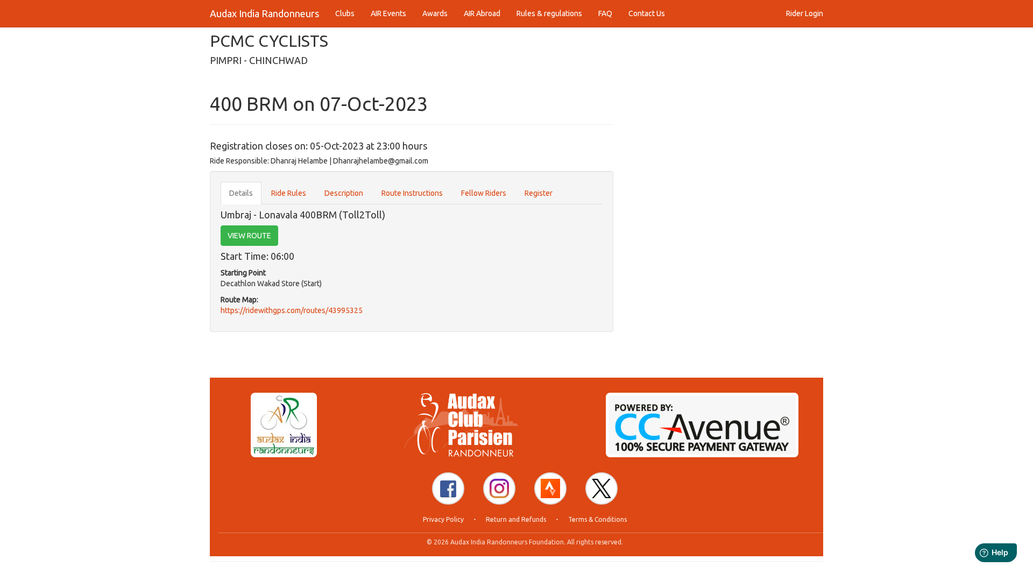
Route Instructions (412, 193)
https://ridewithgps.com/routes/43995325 (292, 310)
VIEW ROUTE (249, 235)
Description (343, 193)
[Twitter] (601, 488)
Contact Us (646, 13)
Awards (435, 13)
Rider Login (804, 13)
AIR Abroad (482, 13)
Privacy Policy (443, 519)
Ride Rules (288, 193)
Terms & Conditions (597, 519)
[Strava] (550, 488)
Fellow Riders (483, 193)
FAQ (605, 13)
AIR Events (388, 13)
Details (241, 193)
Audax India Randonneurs (264, 13)
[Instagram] (499, 488)
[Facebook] (448, 488)
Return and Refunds (516, 519)
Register (539, 193)
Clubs (345, 13)
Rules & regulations (549, 13)
